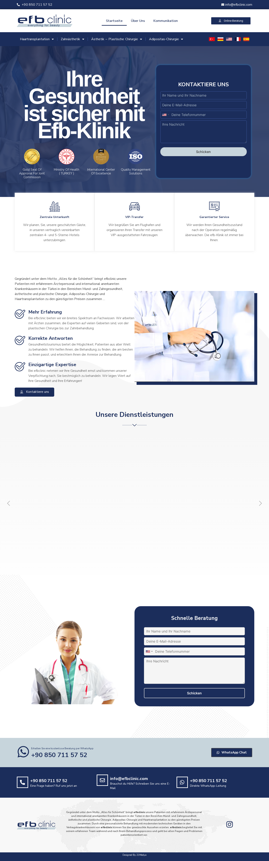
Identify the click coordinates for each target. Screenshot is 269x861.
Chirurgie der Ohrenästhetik (182, 509)
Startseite (114, 21)
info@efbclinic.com (129, 778)
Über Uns (138, 21)
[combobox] (165, 114)
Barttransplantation (111, 506)
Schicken (203, 152)
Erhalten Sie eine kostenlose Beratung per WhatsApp (62, 748)
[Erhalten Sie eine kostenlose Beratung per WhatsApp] (23, 751)
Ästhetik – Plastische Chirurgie (114, 39)
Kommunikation (165, 21)
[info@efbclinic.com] (102, 780)
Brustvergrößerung (34, 506)
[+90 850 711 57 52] (22, 782)
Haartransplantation (35, 39)
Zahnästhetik (70, 39)
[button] (8, 503)
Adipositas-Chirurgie (164, 39)
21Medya (141, 855)
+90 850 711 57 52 (48, 781)
